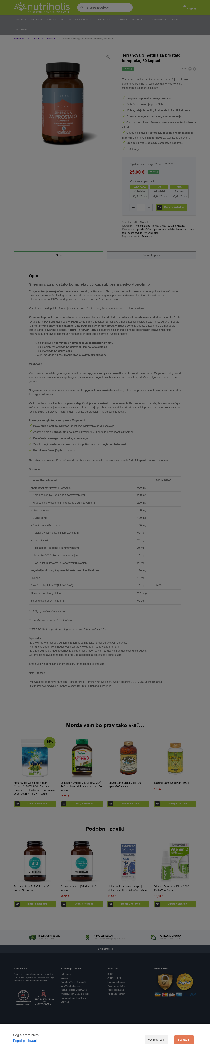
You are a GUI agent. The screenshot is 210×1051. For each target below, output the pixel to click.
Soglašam (183, 1040)
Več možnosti (156, 1040)
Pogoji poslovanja (25, 1041)
